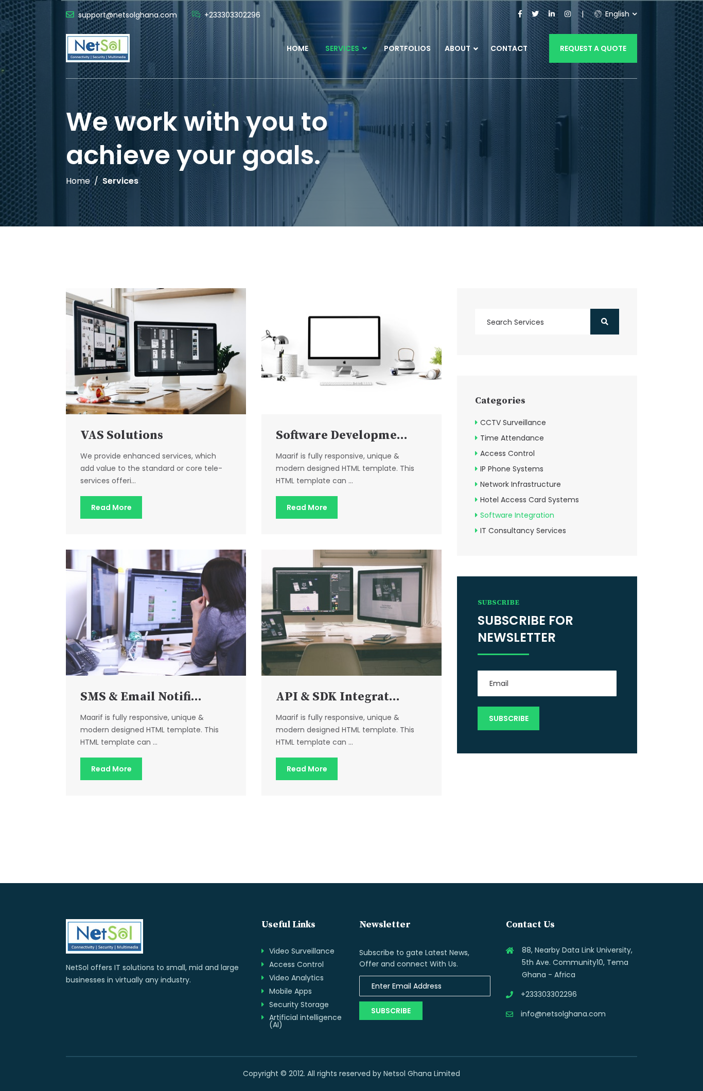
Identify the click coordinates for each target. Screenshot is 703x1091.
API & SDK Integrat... (338, 697)
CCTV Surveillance (513, 422)
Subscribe (391, 1011)
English (616, 13)
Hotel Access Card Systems (529, 499)
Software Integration (517, 515)
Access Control (507, 453)
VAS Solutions (121, 435)
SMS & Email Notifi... (141, 697)
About (457, 48)
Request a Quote (593, 48)
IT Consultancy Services (523, 530)
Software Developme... (342, 435)
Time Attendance (512, 438)
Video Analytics (296, 977)
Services (343, 48)
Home (297, 48)
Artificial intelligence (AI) (305, 1021)
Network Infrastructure (520, 484)
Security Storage (299, 1004)
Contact (509, 48)
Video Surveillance (302, 951)
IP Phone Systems (511, 468)
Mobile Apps (290, 991)
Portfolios (407, 48)
